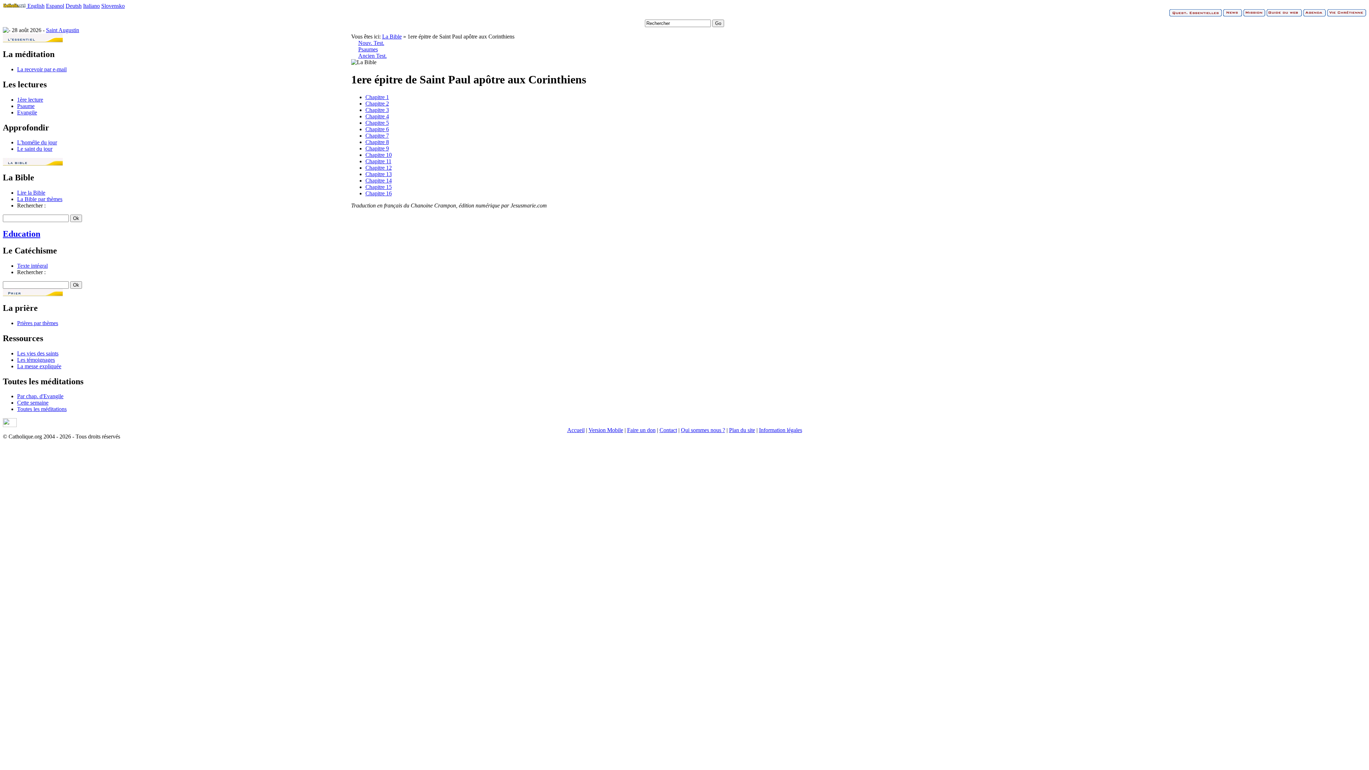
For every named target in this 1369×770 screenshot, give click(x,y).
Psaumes (368, 49)
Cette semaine (32, 403)
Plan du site (742, 430)
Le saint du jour (34, 149)
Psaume (26, 106)
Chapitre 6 (377, 129)
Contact (668, 430)
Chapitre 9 (377, 148)
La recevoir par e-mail (42, 69)
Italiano (91, 6)
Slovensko (113, 6)
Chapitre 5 (377, 123)
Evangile (27, 112)
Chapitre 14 (378, 181)
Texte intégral (32, 266)
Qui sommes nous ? (703, 430)
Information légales (780, 430)
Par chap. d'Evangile (40, 396)
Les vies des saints (37, 353)
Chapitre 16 (378, 193)
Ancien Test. (372, 56)
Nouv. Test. (371, 43)
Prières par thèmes (37, 323)
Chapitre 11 (378, 161)
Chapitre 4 (377, 116)
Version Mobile (606, 430)
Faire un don (641, 430)
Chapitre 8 (377, 142)
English (36, 6)
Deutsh (74, 6)
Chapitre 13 (378, 174)
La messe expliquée (39, 366)
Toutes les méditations (42, 409)
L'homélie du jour (37, 142)
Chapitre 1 (377, 97)
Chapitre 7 (377, 136)
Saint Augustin (62, 30)
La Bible (392, 37)
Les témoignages (36, 360)
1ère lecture (30, 100)
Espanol (55, 6)
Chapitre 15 (378, 187)
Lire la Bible (31, 193)
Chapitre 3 (377, 110)
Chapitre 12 (378, 168)
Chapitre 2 (377, 104)
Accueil (576, 430)
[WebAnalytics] (10, 425)
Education (21, 233)
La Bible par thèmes (39, 199)
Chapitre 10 (378, 155)
